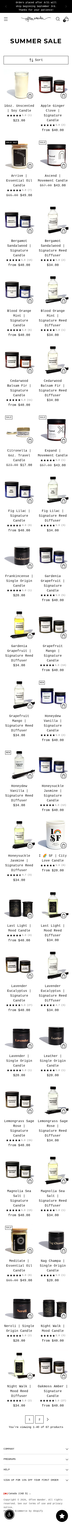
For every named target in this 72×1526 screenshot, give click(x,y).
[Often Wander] (36, 19)
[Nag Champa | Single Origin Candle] (53, 1240)
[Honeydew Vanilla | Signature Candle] (53, 695)
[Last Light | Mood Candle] (19, 904)
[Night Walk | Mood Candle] (53, 1305)
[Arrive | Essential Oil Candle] (19, 154)
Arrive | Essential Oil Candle (19, 180)
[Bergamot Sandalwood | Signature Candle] (19, 220)
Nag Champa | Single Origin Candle (53, 1265)
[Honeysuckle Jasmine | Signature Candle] (53, 764)
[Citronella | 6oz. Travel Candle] (19, 429)
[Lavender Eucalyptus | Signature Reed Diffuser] (53, 965)
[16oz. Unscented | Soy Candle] (19, 85)
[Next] (66, 6)
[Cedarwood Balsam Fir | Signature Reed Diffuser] (53, 359)
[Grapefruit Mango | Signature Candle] (53, 625)
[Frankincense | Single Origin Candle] (19, 555)
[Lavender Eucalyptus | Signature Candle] (19, 965)
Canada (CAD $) (18, 1493)
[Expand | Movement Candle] (53, 429)
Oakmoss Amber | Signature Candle (53, 1391)
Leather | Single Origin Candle (53, 1061)
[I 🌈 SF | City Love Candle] (53, 834)
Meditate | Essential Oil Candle (19, 1265)
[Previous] (6, 6)
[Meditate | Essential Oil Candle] (19, 1240)
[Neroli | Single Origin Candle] (19, 1305)
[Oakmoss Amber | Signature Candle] (53, 1365)
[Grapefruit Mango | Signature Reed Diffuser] (19, 695)
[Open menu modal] (6, 19)
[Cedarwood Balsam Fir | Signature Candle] (19, 359)
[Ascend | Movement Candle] (53, 154)
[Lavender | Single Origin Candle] (19, 1035)
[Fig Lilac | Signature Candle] (19, 490)
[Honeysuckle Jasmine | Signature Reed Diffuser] (19, 834)
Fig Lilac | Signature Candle (19, 516)
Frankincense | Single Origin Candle (19, 581)
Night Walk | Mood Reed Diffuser (19, 1391)
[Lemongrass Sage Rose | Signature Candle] (19, 1100)
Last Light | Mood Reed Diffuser (53, 930)
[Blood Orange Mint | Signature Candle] (19, 289)
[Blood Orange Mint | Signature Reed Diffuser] (53, 289)
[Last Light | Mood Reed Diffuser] (53, 904)
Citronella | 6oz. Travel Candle (19, 455)
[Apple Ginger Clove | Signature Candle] (53, 85)
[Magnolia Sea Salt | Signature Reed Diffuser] (53, 1170)
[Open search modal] (58, 19)
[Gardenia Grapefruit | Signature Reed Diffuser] (19, 625)
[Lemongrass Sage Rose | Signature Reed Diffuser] (53, 1100)
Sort (39, 60)
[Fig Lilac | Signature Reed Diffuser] (53, 490)
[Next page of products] (47, 1419)
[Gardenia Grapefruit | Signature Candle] (53, 555)
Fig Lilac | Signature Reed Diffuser (53, 516)
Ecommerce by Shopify (29, 1511)
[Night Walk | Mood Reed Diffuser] (19, 1365)
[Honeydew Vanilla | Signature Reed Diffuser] (19, 764)
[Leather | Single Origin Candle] (53, 1035)
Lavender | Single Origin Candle (19, 1061)
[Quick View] (30, 95)
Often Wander (37, 1499)
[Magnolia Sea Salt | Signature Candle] (19, 1170)
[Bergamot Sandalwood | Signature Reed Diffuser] (53, 220)
